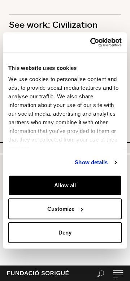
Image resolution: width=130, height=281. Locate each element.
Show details (91, 162)
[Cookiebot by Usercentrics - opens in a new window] (92, 42)
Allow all (65, 185)
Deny (65, 232)
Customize (60, 209)
